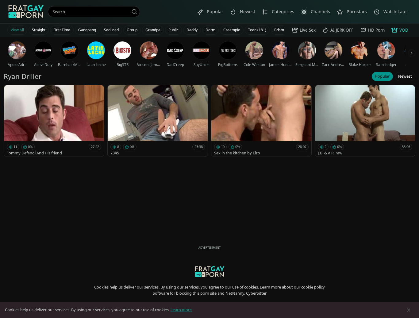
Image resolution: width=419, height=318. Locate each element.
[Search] (134, 11)
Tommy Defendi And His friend (34, 153)
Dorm (210, 30)
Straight (38, 30)
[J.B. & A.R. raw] (365, 121)
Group (132, 30)
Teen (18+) (257, 30)
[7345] (158, 121)
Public (173, 30)
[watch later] (11, 92)
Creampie (231, 30)
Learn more (181, 309)
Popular (382, 76)
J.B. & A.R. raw (330, 153)
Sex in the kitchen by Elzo (237, 153)
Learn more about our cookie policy (292, 287)
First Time (61, 30)
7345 (114, 153)
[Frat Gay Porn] (25, 11)
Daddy (192, 30)
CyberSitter (256, 293)
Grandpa (152, 30)
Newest (405, 76)
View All (17, 30)
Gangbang (87, 30)
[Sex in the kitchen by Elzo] (261, 121)
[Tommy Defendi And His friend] (54, 121)
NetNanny (234, 293)
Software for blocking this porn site (185, 293)
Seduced (111, 30)
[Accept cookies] (408, 310)
